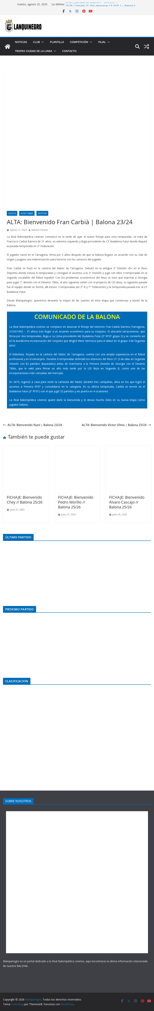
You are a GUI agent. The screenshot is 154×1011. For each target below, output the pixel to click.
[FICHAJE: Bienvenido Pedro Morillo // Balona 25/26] (77, 448)
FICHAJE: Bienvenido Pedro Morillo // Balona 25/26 (75, 502)
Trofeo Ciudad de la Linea (33, 51)
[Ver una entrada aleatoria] (146, 46)
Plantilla (57, 42)
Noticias (21, 42)
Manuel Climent (39, 230)
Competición (79, 42)
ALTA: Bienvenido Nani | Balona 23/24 (35, 425)
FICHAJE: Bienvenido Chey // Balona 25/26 (24, 500)
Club (36, 42)
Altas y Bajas (27, 213)
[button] (42, 42)
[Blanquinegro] (7, 46)
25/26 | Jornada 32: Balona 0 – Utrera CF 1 (92, 4)
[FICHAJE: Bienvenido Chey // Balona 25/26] (26, 448)
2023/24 (12, 213)
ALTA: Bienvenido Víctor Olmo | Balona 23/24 (114, 425)
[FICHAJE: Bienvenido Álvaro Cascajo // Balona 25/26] (128, 448)
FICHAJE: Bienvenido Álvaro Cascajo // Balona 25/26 (126, 502)
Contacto (69, 51)
